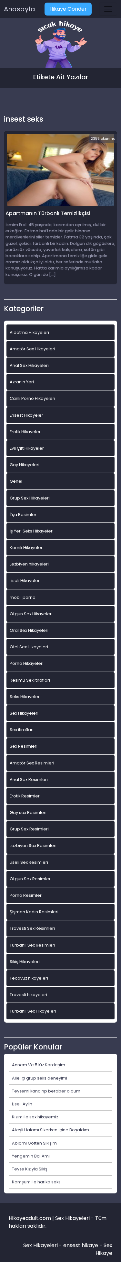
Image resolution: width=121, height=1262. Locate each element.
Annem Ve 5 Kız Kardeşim (38, 1065)
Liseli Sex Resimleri (29, 862)
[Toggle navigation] (108, 9)
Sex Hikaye (104, 1249)
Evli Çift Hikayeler (27, 448)
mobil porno (22, 597)
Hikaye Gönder (68, 9)
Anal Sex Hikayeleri (29, 365)
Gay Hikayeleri (24, 464)
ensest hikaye (80, 1245)
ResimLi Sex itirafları (30, 680)
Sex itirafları (22, 729)
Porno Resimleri (26, 895)
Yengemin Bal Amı (31, 1156)
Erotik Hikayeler (25, 431)
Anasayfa (19, 9)
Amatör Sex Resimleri (32, 763)
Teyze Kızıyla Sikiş (29, 1169)
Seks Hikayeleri (25, 696)
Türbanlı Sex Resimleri (32, 945)
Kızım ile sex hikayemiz (35, 1117)
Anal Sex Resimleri (29, 779)
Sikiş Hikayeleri (25, 961)
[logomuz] (60, 45)
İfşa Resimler (23, 514)
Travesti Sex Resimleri (32, 928)
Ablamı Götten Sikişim (34, 1143)
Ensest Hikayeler (26, 415)
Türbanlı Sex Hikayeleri (33, 1011)
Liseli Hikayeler (25, 580)
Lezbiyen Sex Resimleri (33, 845)
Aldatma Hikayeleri (29, 332)
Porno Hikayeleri (27, 663)
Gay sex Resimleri (28, 812)
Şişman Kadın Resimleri (34, 912)
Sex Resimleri (23, 746)
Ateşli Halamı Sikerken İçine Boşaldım (50, 1130)
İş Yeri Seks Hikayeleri (32, 531)
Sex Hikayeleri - (43, 1245)
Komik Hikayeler (26, 547)
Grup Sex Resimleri (29, 829)
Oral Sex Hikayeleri (29, 630)
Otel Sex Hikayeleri (29, 647)
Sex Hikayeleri (24, 713)
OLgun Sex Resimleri (31, 879)
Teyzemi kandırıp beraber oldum (46, 1091)
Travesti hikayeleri (28, 994)
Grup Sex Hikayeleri (30, 498)
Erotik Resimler (25, 796)
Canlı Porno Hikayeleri (32, 398)
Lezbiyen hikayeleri (29, 564)
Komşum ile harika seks (36, 1182)
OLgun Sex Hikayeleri (31, 614)
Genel (16, 481)
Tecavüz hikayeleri (29, 978)
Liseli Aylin (22, 1104)
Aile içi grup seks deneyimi (39, 1078)
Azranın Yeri (22, 382)
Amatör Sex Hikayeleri (32, 349)
